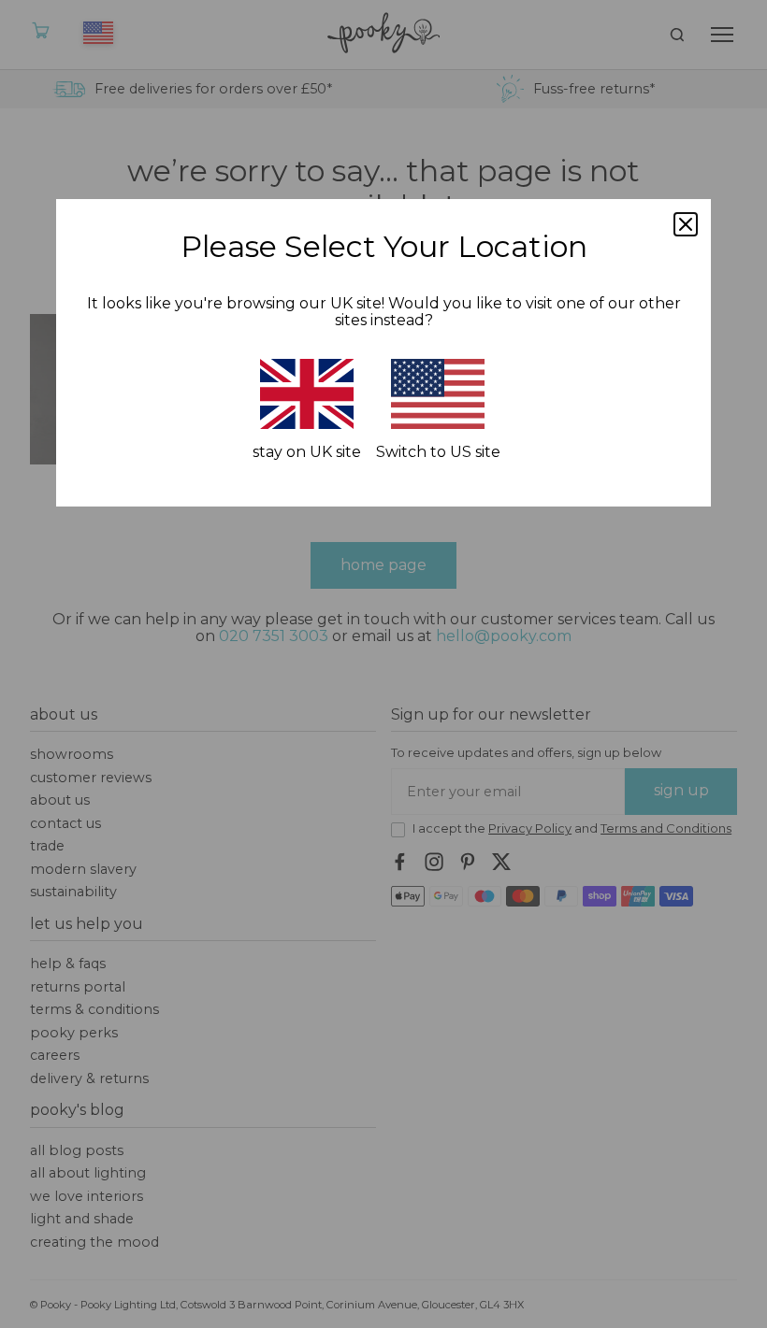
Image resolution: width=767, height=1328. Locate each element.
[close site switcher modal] (685, 224)
